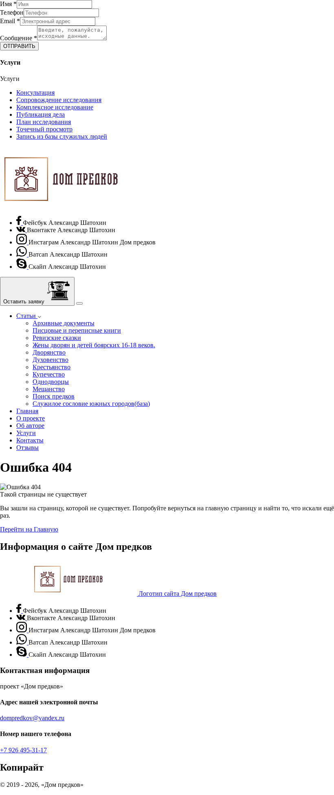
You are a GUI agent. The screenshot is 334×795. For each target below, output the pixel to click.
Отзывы (27, 447)
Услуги (26, 432)
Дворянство (49, 352)
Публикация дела (40, 114)
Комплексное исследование (54, 107)
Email (10, 20)
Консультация (35, 92)
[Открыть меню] (79, 303)
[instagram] (22, 242)
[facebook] (19, 222)
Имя (8, 3)
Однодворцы (51, 381)
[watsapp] (22, 254)
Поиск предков (54, 396)
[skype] (22, 266)
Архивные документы (63, 323)
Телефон (12, 12)
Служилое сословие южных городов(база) (91, 403)
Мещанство (49, 389)
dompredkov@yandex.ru (32, 717)
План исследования (43, 121)
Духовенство (50, 359)
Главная (27, 410)
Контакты (30, 440)
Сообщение (18, 38)
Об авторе (30, 425)
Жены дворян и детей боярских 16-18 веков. (94, 345)
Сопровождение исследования (58, 99)
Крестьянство (51, 367)
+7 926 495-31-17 (23, 750)
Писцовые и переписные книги (77, 330)
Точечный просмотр (44, 129)
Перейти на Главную (29, 529)
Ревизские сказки (57, 337)
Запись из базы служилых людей (61, 136)
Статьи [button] (26, 315)
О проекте (30, 418)
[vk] (21, 230)
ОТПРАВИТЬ (19, 46)
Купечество (49, 374)
